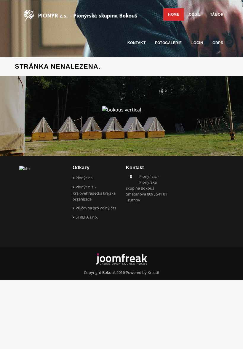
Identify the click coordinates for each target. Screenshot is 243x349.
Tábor (217, 14)
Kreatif (153, 272)
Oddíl (195, 14)
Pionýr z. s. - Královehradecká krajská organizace (94, 193)
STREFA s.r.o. (87, 217)
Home (173, 14)
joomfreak (121, 259)
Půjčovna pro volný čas (96, 208)
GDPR (217, 43)
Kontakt (136, 43)
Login (197, 43)
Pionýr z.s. (84, 177)
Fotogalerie (168, 43)
